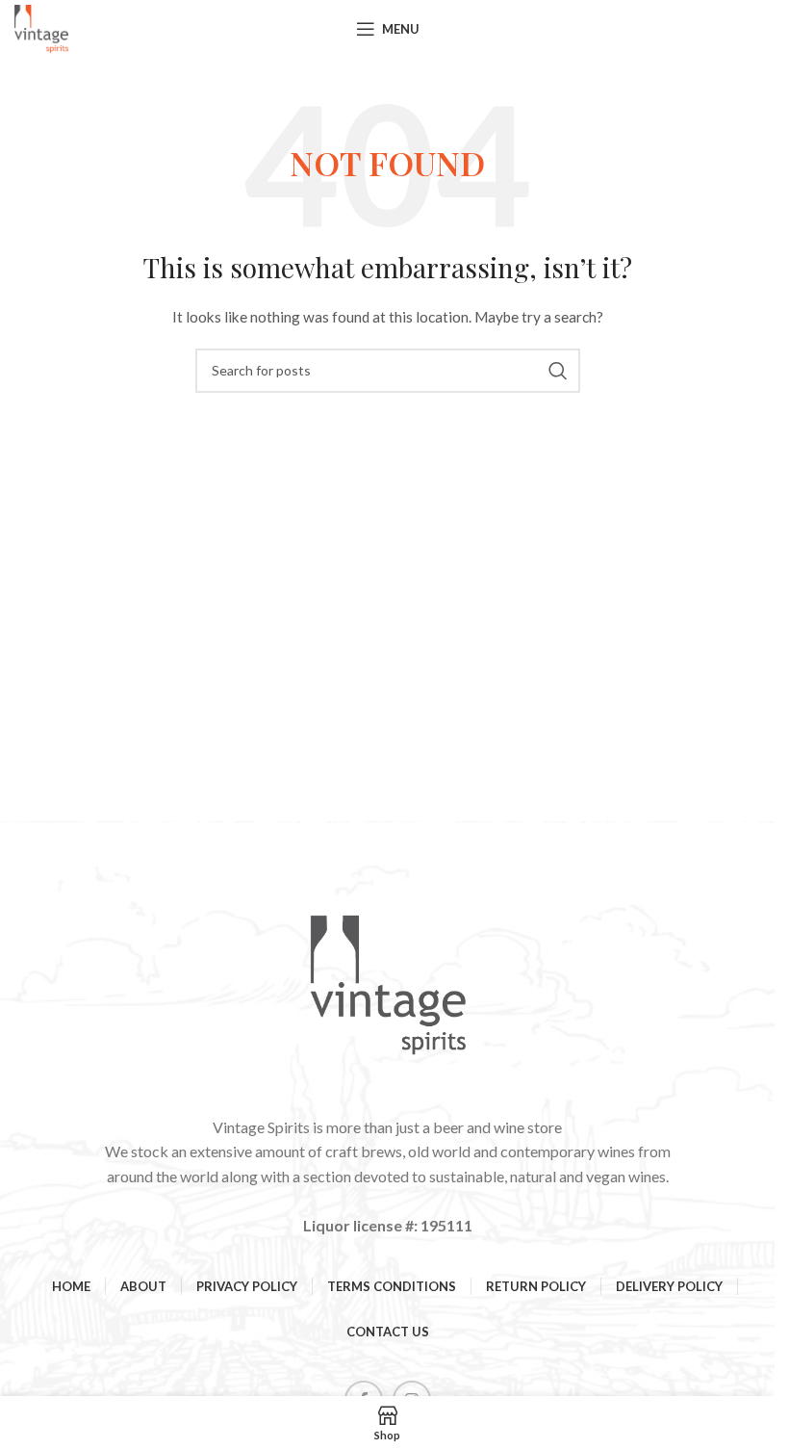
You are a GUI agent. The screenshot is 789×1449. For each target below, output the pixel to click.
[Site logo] (41, 27)
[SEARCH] (558, 371)
